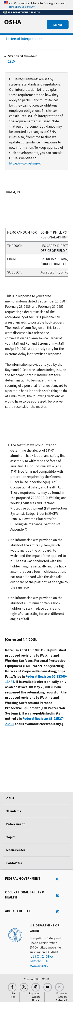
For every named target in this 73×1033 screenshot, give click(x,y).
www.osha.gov (39, 966)
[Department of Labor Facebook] (12, 987)
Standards (13, 811)
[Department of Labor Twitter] (24, 987)
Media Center (15, 850)
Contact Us (14, 863)
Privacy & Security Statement (61, 997)
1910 (11, 61)
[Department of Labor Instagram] (35, 987)
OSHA (12, 22)
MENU (57, 25)
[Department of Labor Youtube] (47, 987)
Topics (10, 837)
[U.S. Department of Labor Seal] (15, 935)
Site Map (13, 995)
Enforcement (15, 824)
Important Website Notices (34, 997)
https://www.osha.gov (24, 163)
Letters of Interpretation (24, 38)
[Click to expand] (36, 5)
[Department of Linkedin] (59, 987)
